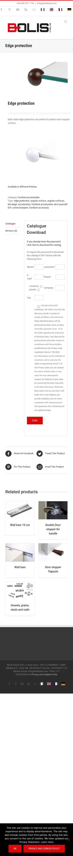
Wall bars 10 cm (20, 525)
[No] (68, 839)
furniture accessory (39, 207)
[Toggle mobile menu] (66, 21)
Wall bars (20, 567)
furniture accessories (42, 204)
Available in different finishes (22, 186)
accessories (24, 204)
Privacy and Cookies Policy (44, 674)
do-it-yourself (60, 204)
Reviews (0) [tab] (11, 230)
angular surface (38, 200)
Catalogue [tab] (10, 223)
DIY (9, 207)
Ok (15, 848)
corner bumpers (20, 207)
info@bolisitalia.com (47, 3)
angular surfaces (55, 200)
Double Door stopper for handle (53, 529)
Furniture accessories (29, 197)
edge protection (21, 200)
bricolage (12, 204)
